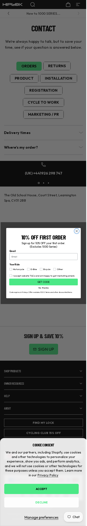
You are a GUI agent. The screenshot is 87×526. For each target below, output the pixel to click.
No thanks (42, 287)
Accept (41, 489)
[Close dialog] (75, 231)
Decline (41, 502)
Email (11, 250)
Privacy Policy (47, 475)
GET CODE (42, 281)
